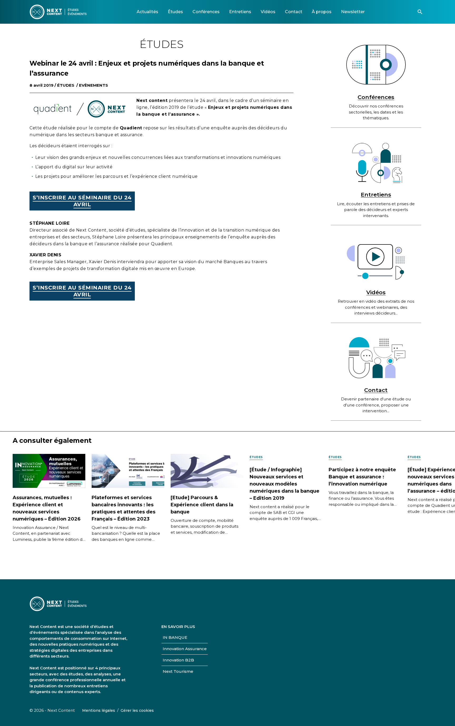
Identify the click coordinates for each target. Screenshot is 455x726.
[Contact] (376, 358)
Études (65, 85)
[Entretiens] (376, 162)
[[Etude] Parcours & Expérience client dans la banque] (207, 470)
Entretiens (376, 194)
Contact (376, 390)
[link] (147, 11)
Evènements (93, 85)
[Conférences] (376, 65)
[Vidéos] (376, 260)
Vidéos (375, 292)
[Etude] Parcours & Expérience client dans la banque (202, 505)
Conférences (376, 97)
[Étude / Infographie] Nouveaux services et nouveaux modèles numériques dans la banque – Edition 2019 (284, 484)
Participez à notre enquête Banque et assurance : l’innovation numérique (362, 477)
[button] (420, 11)
